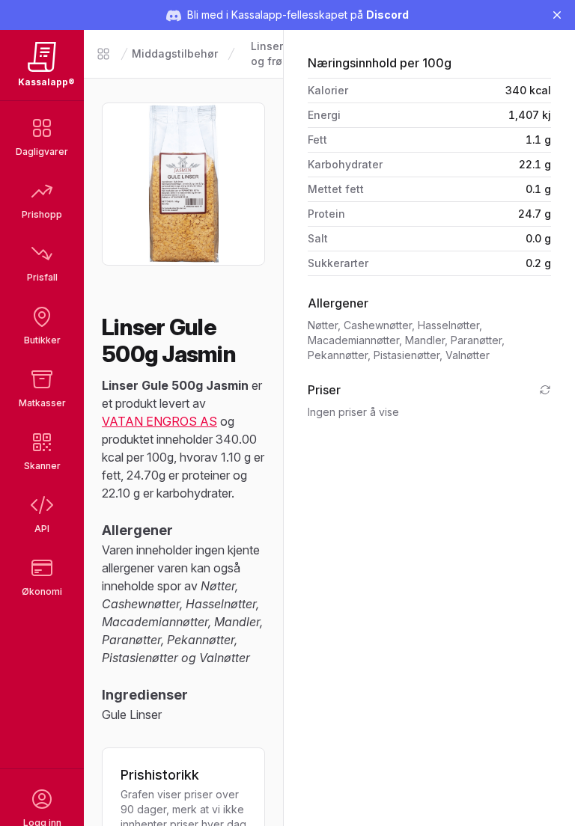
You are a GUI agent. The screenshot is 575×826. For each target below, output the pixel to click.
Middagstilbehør (175, 53)
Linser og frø (267, 53)
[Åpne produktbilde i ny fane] (183, 184)
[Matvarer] (103, 53)
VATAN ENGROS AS (159, 421)
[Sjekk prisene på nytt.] (545, 390)
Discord (387, 14)
